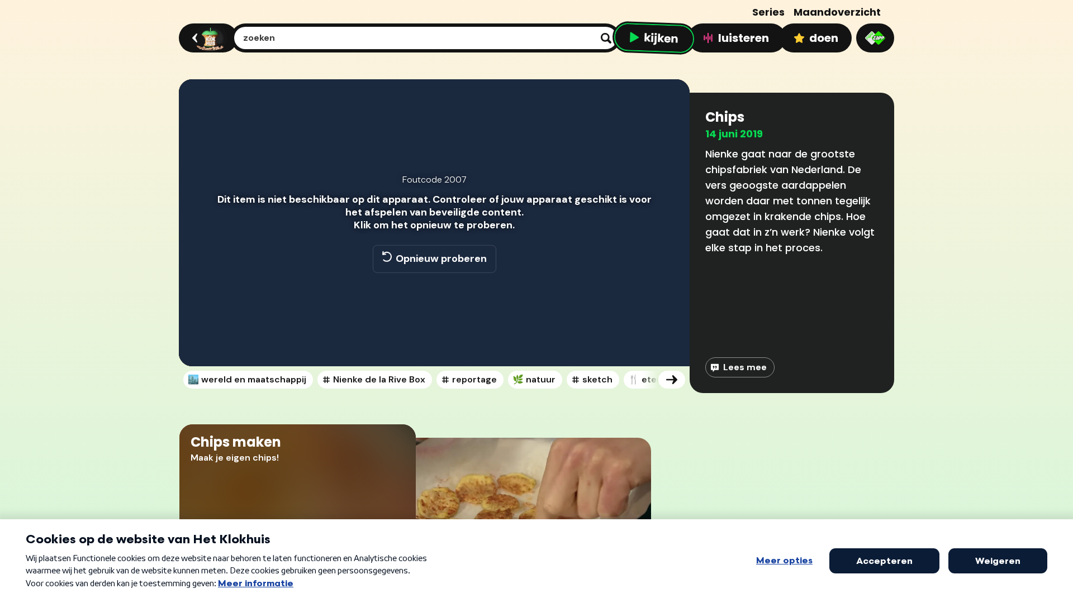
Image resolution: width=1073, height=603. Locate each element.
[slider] (432, 318)
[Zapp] (875, 37)
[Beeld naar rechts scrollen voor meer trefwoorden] (671, 380)
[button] (199, 342)
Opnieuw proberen (441, 258)
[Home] (206, 37)
